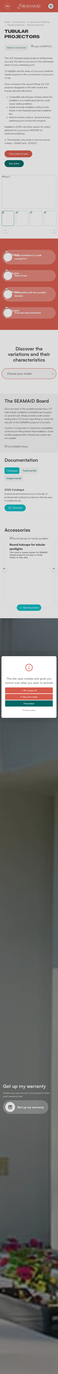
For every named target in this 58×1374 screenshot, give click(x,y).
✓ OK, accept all (28, 690)
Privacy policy (29, 710)
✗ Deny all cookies (29, 697)
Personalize (29, 703)
